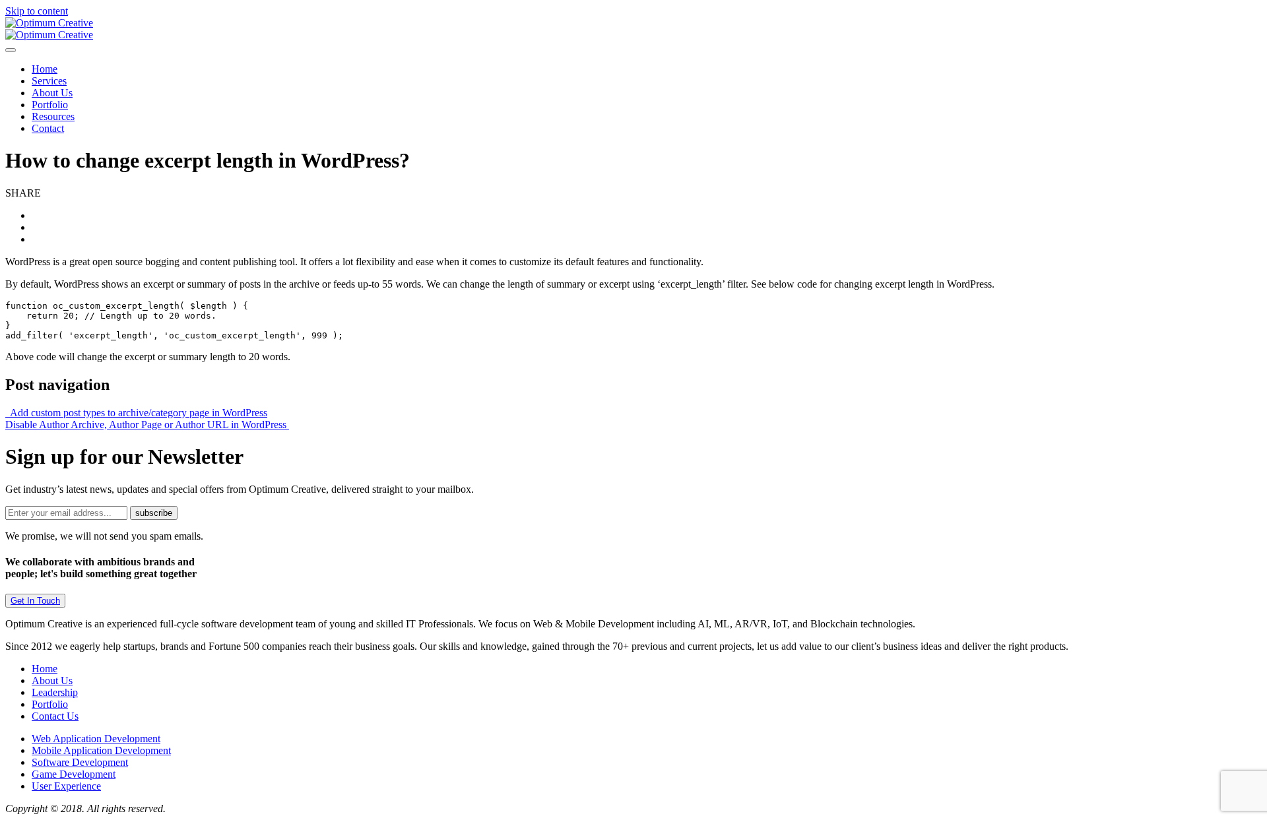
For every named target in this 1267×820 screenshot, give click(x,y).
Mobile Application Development (101, 750)
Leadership (55, 692)
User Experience (66, 786)
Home (44, 69)
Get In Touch (35, 601)
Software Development (80, 762)
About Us (52, 92)
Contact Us (55, 716)
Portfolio (50, 104)
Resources (53, 116)
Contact (48, 128)
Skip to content (36, 10)
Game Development (73, 774)
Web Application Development (96, 738)
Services (49, 80)
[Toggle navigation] (10, 50)
